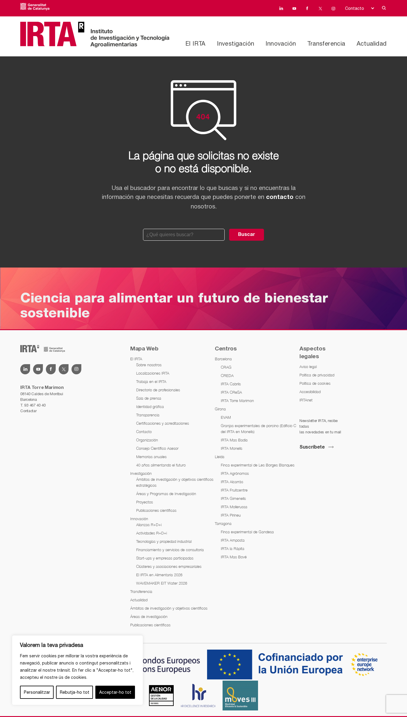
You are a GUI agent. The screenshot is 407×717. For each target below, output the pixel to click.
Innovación (280, 43)
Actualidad (372, 43)
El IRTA (195, 43)
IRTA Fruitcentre (234, 490)
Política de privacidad (316, 375)
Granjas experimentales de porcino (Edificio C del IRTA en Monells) (258, 428)
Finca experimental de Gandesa (247, 531)
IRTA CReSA (231, 392)
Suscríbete (312, 447)
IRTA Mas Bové (234, 556)
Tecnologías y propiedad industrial (164, 541)
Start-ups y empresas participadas (164, 558)
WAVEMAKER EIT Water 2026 (161, 583)
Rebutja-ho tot (74, 692)
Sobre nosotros (148, 364)
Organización (147, 440)
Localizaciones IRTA (152, 373)
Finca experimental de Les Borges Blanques (257, 465)
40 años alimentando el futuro (161, 465)
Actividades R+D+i (151, 533)
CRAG (226, 367)
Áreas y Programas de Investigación (166, 493)
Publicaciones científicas (156, 510)
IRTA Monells (231, 448)
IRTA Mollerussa (234, 506)
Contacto (354, 8)
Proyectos (144, 502)
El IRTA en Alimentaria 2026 (159, 574)
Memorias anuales (151, 456)
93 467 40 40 (34, 405)
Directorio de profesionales (158, 389)
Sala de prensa (148, 398)
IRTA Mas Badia (234, 440)
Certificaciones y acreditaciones (162, 423)
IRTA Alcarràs (232, 481)
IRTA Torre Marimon (237, 400)
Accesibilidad (310, 391)
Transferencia (326, 43)
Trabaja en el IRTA (151, 381)
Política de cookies (314, 383)
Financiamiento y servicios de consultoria (170, 549)
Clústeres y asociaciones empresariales (168, 566)
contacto (279, 197)
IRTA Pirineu (231, 515)
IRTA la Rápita (232, 548)
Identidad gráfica (150, 406)
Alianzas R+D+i (148, 524)
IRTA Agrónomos (235, 473)
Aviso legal (308, 366)
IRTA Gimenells (233, 498)
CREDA (227, 375)
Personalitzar (37, 692)
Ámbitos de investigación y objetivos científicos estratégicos (174, 482)
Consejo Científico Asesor (157, 448)
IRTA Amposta (233, 540)
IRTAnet (306, 400)
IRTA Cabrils (231, 383)
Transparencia (147, 414)
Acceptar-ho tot (115, 692)
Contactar (28, 411)
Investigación (235, 43)
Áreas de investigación (148, 616)
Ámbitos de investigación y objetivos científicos (168, 608)
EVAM (226, 417)
